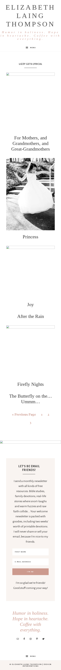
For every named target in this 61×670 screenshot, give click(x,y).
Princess (30, 236)
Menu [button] (33, 47)
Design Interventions (37, 665)
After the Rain (30, 316)
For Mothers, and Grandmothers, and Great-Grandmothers (30, 143)
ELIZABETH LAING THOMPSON (30, 21)
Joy (30, 304)
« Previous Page (24, 414)
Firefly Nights (30, 384)
